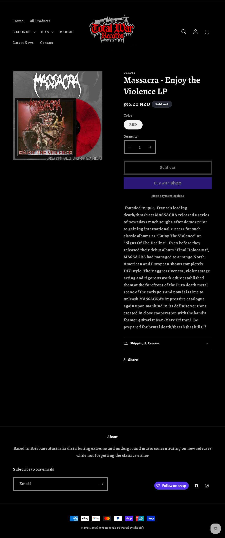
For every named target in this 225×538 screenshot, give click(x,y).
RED (136, 125)
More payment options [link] (167, 195)
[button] (24, 31)
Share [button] (133, 359)
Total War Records (104, 528)
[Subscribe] (101, 484)
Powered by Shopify (130, 528)
